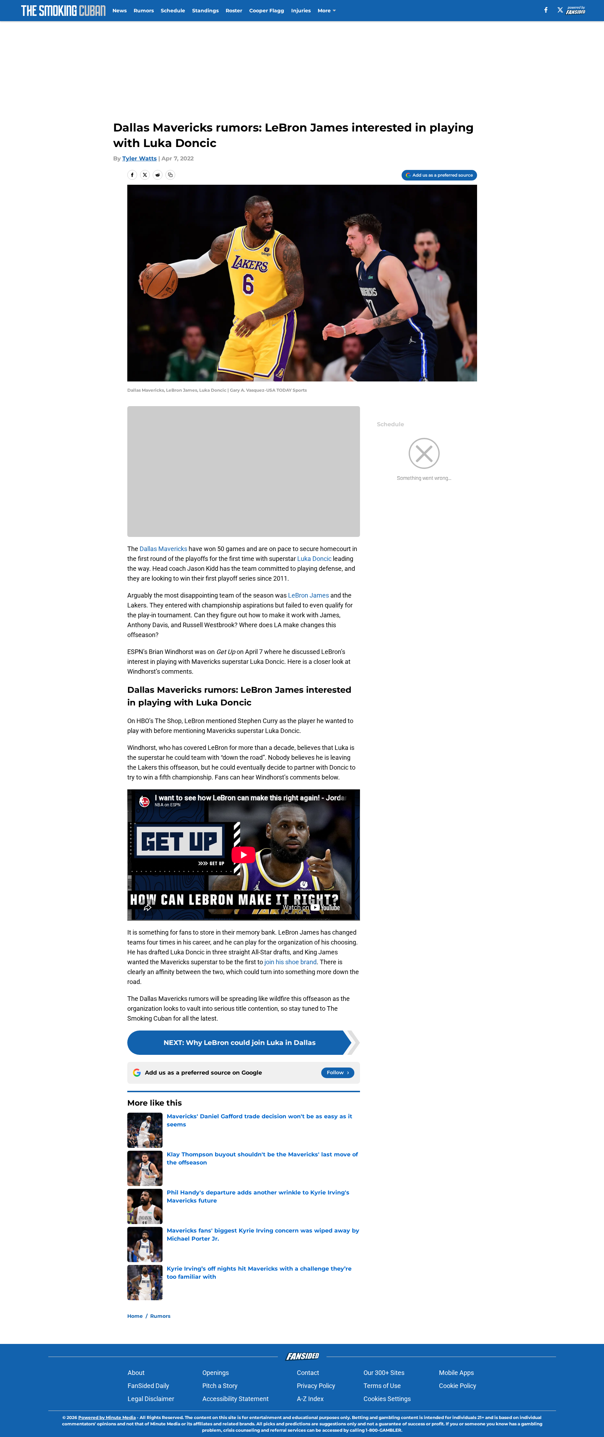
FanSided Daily (148, 1385)
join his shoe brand (290, 962)
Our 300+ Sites (384, 1372)
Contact (308, 1372)
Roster (234, 10)
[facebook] (546, 10)
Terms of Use (382, 1385)
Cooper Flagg (266, 10)
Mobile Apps (456, 1372)
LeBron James (308, 595)
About (136, 1372)
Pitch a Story (220, 1385)
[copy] (170, 175)
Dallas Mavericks (163, 548)
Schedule (173, 10)
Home (135, 1316)
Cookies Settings (387, 1398)
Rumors (144, 10)
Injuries (301, 10)
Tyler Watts (139, 158)
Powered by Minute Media (107, 1417)
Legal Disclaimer (151, 1398)
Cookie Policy (457, 1385)
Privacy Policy (316, 1385)
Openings (215, 1372)
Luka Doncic (314, 558)
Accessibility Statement (235, 1398)
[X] (560, 10)
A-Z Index (310, 1398)
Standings (205, 10)
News (119, 10)
